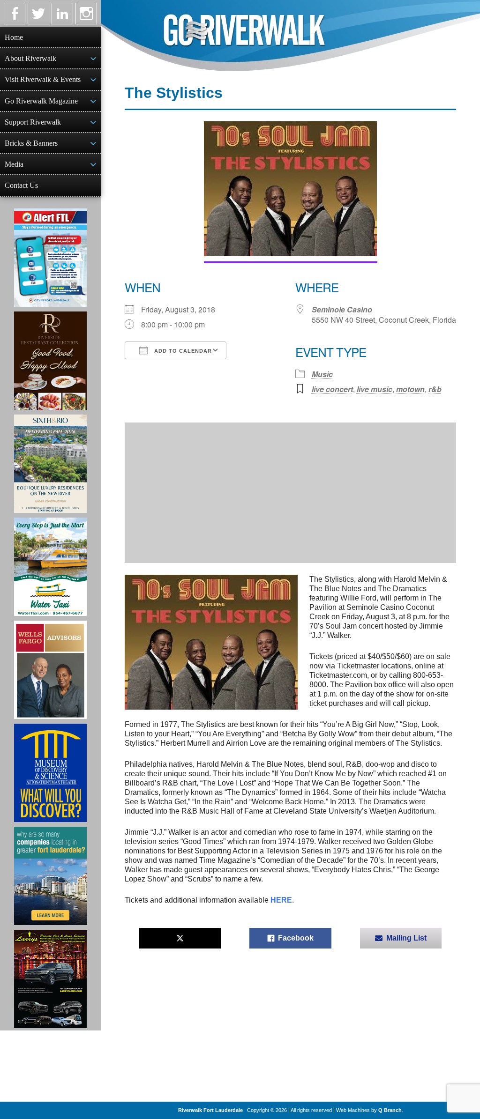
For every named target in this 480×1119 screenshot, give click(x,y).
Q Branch (390, 1110)
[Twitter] (38, 13)
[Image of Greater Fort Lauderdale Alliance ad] (50, 875)
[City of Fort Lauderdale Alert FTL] (50, 257)
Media (14, 164)
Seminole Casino (342, 309)
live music (374, 389)
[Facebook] (14, 13)
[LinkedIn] (62, 13)
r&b (435, 389)
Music (322, 374)
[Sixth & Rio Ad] (50, 463)
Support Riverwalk (33, 122)
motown (410, 389)
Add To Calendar (182, 351)
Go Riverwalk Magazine (41, 101)
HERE (281, 900)
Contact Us (21, 185)
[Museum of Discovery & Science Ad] (50, 772)
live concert (332, 389)
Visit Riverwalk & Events (43, 79)
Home (14, 37)
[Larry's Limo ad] (50, 978)
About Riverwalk (30, 58)
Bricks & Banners (31, 143)
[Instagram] (86, 13)
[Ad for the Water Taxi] (50, 566)
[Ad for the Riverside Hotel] (50, 360)
